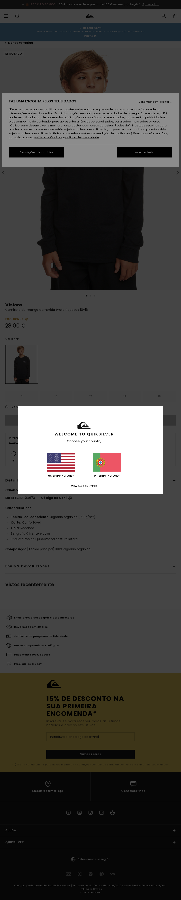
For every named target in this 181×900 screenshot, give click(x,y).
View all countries (84, 486)
